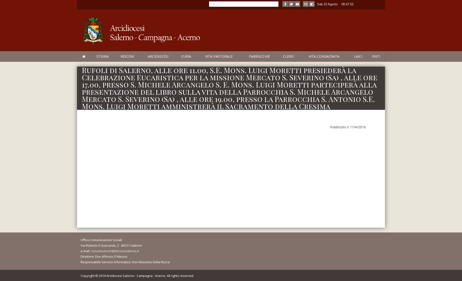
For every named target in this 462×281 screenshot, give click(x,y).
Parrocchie (259, 56)
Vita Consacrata (324, 56)
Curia (186, 56)
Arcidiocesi (158, 56)
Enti (376, 56)
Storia (102, 56)
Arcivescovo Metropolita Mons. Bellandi (116, 61)
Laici (358, 56)
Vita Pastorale (219, 56)
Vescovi (127, 56)
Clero (288, 56)
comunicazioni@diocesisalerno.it (115, 251)
